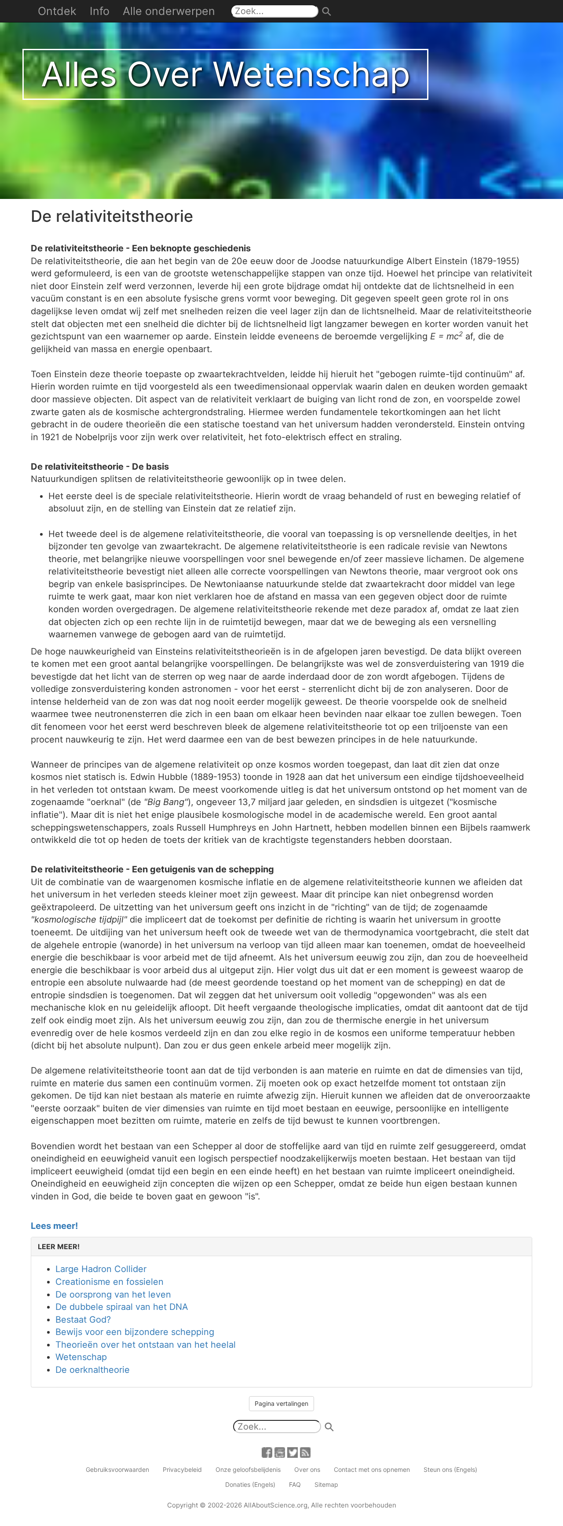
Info (100, 11)
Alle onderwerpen (169, 11)
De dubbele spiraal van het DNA (121, 1307)
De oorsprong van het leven (113, 1294)
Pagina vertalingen (281, 1403)
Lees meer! (54, 1226)
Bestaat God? (83, 1319)
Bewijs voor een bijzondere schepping (134, 1332)
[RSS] (305, 1451)
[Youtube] (279, 1451)
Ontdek (57, 11)
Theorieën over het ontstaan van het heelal (145, 1344)
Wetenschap (81, 1357)
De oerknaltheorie (92, 1369)
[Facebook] (267, 1451)
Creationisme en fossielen (109, 1281)
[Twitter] (292, 1451)
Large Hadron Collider (100, 1269)
